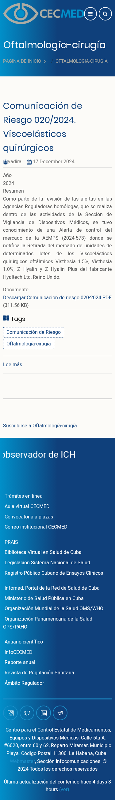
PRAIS (11, 542)
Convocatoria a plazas (29, 517)
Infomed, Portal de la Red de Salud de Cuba (52, 588)
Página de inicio (22, 61)
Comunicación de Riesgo (33, 332)
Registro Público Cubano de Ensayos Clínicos (54, 573)
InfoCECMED (19, 652)
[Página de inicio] (43, 13)
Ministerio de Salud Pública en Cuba (44, 598)
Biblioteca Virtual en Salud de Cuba (43, 552)
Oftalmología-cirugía (28, 344)
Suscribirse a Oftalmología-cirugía (40, 425)
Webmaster (22, 761)
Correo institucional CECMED (36, 527)
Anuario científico (24, 642)
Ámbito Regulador (24, 683)
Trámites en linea (24, 496)
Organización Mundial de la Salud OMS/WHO (54, 608)
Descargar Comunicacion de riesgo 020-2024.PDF (57, 297)
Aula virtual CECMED (27, 506)
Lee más (12, 364)
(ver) (64, 789)
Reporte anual (20, 662)
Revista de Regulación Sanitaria (39, 672)
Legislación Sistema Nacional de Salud (47, 562)
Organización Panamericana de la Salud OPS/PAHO (47, 623)
